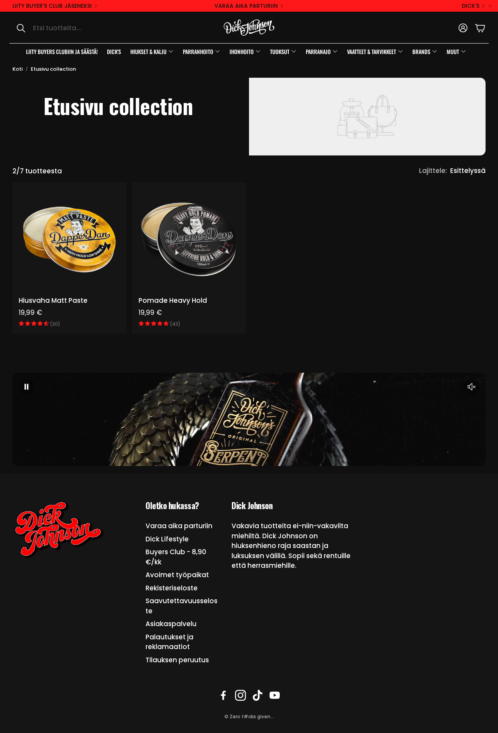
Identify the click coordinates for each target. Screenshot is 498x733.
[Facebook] (223, 695)
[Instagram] (240, 695)
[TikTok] (257, 695)
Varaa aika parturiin (246, 6)
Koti (17, 69)
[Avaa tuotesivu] (69, 239)
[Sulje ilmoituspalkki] (490, 6)
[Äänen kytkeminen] (471, 386)
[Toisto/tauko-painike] (26, 386)
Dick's (470, 6)
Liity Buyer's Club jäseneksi (52, 6)
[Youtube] (274, 695)
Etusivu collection (53, 69)
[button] (91, 28)
